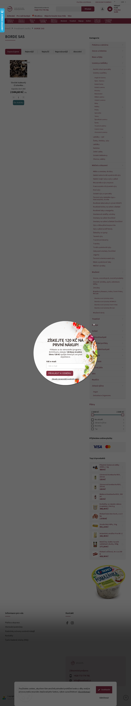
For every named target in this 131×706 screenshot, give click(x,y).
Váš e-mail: (51, 361)
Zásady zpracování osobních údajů (65, 379)
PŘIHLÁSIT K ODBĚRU (59, 373)
